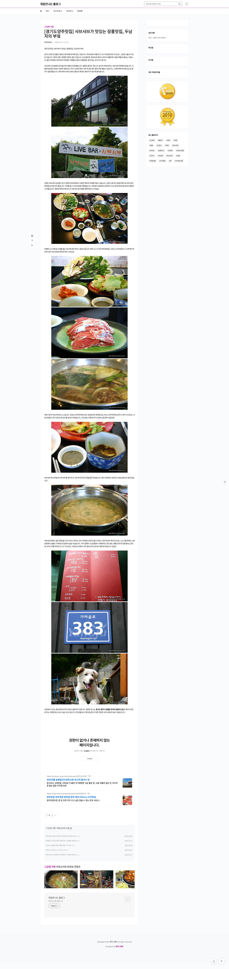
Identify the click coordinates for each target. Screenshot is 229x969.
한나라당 (175, 145)
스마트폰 (162, 161)
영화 (151, 145)
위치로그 (69, 10)
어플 (178, 156)
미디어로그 (57, 10)
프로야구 (161, 151)
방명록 (80, 10)
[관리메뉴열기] (225, 482)
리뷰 (175, 140)
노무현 (152, 140)
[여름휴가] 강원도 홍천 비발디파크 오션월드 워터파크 (61, 841)
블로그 (161, 140)
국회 (167, 145)
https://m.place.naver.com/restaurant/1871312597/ (67, 776)
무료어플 (153, 161)
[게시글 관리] (55, 815)
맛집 (168, 140)
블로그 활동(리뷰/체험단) (157, 37)
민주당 (152, 151)
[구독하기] (225, 487)
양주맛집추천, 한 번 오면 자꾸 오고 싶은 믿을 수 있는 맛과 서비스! (73, 800)
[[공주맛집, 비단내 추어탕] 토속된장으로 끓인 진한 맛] (61, 887)
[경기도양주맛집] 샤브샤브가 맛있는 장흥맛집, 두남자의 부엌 (88, 33)
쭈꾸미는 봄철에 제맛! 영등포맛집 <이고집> (59, 845)
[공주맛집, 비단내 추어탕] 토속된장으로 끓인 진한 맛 (61, 836)
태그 (47, 10)
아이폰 (161, 156)
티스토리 (170, 156)
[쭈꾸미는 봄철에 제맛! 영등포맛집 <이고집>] (132, 887)
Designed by (114, 946)
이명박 (171, 151)
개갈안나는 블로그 (50, 4)
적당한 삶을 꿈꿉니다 (55, 901)
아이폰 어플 (179, 161)
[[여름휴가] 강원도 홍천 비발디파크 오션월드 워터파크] (96, 887)
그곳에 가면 (49, 26)
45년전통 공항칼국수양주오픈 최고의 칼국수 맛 (68, 779)
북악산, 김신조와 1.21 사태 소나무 (56, 850)
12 (32, 240)
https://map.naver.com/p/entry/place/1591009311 (66, 793)
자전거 (159, 145)
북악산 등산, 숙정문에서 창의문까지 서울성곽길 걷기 (61, 855)
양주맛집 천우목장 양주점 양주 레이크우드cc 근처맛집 (71, 797)
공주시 (152, 156)
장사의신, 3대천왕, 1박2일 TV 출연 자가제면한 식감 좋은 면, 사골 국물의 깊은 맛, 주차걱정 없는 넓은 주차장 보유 (82, 784)
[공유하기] (52, 815)
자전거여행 (180, 151)
